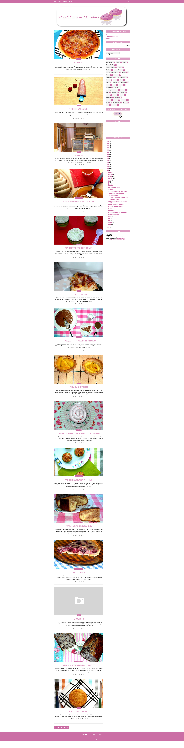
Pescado (107, 95)
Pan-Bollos (114, 92)
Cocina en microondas (118, 69)
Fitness (114, 79)
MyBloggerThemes (97, 739)
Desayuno (108, 74)
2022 (108, 149)
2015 (108, 162)
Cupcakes (79, 244)
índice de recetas (72, 1)
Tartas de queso (116, 102)
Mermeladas (108, 87)
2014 (108, 164)
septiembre (110, 178)
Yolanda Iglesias (77, 71)
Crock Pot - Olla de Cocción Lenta (112, 72)
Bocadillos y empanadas (110, 67)
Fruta (79, 105)
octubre (110, 176)
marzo (109, 220)
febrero (110, 222)
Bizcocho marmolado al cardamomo (79, 526)
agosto (109, 180)
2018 (108, 156)
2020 (108, 153)
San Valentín (108, 97)
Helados (107, 84)
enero (109, 224)
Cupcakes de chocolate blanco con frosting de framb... (117, 202)
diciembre (110, 172)
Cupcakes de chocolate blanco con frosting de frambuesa (79, 433)
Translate (115, 55)
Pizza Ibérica (78, 63)
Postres (114, 95)
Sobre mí (65, 1)
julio (109, 182)
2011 (108, 170)
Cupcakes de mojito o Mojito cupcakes (79, 248)
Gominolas (115, 82)
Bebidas (124, 62)
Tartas (107, 102)
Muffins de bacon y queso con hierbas (79, 480)
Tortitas (124, 102)
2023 (108, 147)
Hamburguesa (123, 82)
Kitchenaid (108, 35)
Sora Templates (90, 739)
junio (109, 184)
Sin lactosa (123, 100)
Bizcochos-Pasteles (79, 522)
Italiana (78, 59)
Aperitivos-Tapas (78, 198)
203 (64, 728)
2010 (108, 227)
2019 (108, 155)
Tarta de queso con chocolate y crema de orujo (79, 341)
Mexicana (116, 87)
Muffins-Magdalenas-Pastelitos (112, 89)
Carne (120, 67)
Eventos (60, 1)
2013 (108, 166)
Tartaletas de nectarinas (79, 387)
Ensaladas (108, 79)
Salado (122, 95)
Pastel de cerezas (79, 573)
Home (55, 1)
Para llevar (122, 92)
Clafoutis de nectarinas (78, 294)
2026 (108, 141)
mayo (109, 216)
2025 (108, 143)
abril (109, 218)
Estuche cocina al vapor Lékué (112, 36)
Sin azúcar (117, 97)
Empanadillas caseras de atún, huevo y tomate (78, 202)
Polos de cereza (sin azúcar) (79, 109)
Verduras (114, 105)
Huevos (78, 707)
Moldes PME (108, 38)
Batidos (118, 62)
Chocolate (79, 337)
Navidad (123, 89)
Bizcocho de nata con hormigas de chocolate (79, 665)
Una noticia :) (79, 619)
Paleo (107, 92)
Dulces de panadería (110, 77)
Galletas (107, 82)
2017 (108, 158)
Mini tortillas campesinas (78, 712)
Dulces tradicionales (121, 77)
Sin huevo (115, 100)
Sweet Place (79, 155)
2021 (108, 151)
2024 (108, 145)
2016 (108, 160)
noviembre (110, 174)
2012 (108, 168)
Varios (78, 151)
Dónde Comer (116, 74)
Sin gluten (108, 100)
